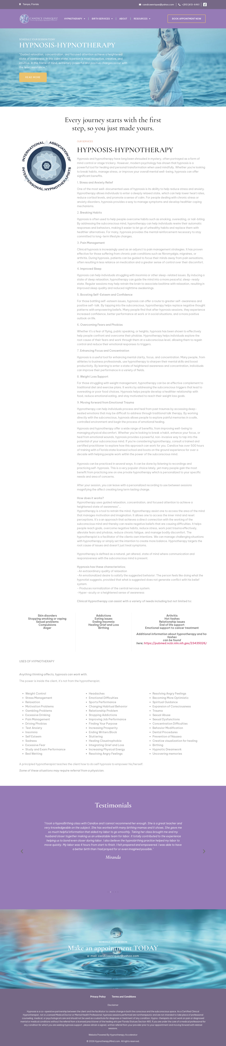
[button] (22, 851)
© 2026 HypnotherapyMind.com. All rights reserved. (113, 1041)
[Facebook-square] (205, 4)
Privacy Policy (98, 996)
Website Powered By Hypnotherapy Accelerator (113, 1034)
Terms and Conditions (124, 996)
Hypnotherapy (73, 18)
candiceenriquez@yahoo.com (118, 956)
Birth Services (101, 18)
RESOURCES (140, 18)
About (123, 18)
